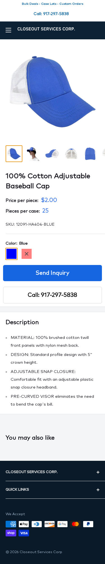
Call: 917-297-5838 (51, 14)
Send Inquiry (52, 273)
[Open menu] (8, 30)
